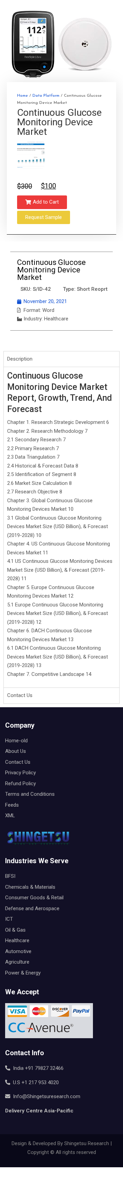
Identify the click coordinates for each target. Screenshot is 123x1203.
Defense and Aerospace (32, 908)
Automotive (18, 951)
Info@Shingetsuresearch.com (45, 1096)
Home (22, 96)
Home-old (16, 741)
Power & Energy (23, 973)
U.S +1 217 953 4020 (34, 1082)
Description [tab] (19, 359)
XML (10, 815)
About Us (15, 751)
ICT (9, 919)
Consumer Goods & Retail (34, 898)
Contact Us (17, 762)
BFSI (10, 876)
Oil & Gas (15, 930)
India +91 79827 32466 (37, 1068)
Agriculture (17, 962)
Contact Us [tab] (19, 695)
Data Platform (45, 96)
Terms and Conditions (30, 794)
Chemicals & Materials (30, 887)
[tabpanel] (61, 527)
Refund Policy (20, 783)
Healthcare (17, 940)
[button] (42, 202)
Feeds (12, 805)
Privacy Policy (20, 773)
